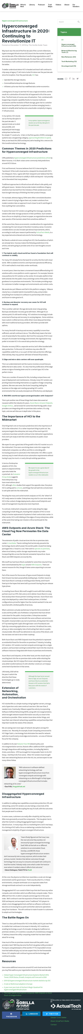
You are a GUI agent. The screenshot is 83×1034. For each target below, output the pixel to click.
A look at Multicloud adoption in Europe (18, 984)
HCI (33, 75)
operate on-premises (42, 548)
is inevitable (11, 543)
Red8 (30, 870)
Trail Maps (50, 5)
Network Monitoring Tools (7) (69, 51)
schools (19, 488)
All (62, 40)
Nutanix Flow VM (23, 744)
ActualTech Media (42, 232)
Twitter (53, 1014)
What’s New (23, 5)
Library (32, 5)
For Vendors (76, 5)
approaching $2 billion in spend (40, 138)
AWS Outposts (36, 564)
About (66, 5)
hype (23, 564)
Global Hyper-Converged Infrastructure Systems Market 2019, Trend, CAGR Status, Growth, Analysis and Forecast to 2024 (26, 976)
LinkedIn (33, 1014)
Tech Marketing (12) (69, 61)
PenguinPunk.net (19, 786)
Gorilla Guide (10, 5)
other (14, 485)
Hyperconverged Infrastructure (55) (68, 45)
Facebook (11, 1017)
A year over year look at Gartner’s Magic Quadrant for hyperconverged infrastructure (23, 988)
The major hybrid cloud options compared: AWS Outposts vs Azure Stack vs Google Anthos (28, 994)
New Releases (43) (68, 57)
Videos (58, 5)
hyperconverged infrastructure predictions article (32, 158)
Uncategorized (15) (68, 66)
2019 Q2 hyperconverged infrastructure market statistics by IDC (27, 980)
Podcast (41, 5)
